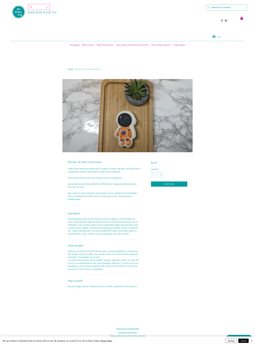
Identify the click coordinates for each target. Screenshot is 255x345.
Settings (231, 340)
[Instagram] (226, 20)
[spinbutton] (157, 174)
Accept (243, 340)
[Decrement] (153, 174)
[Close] (251, 341)
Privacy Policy (106, 340)
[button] (241, 18)
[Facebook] (222, 20)
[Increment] (161, 174)
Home (70, 69)
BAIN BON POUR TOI (42, 12)
